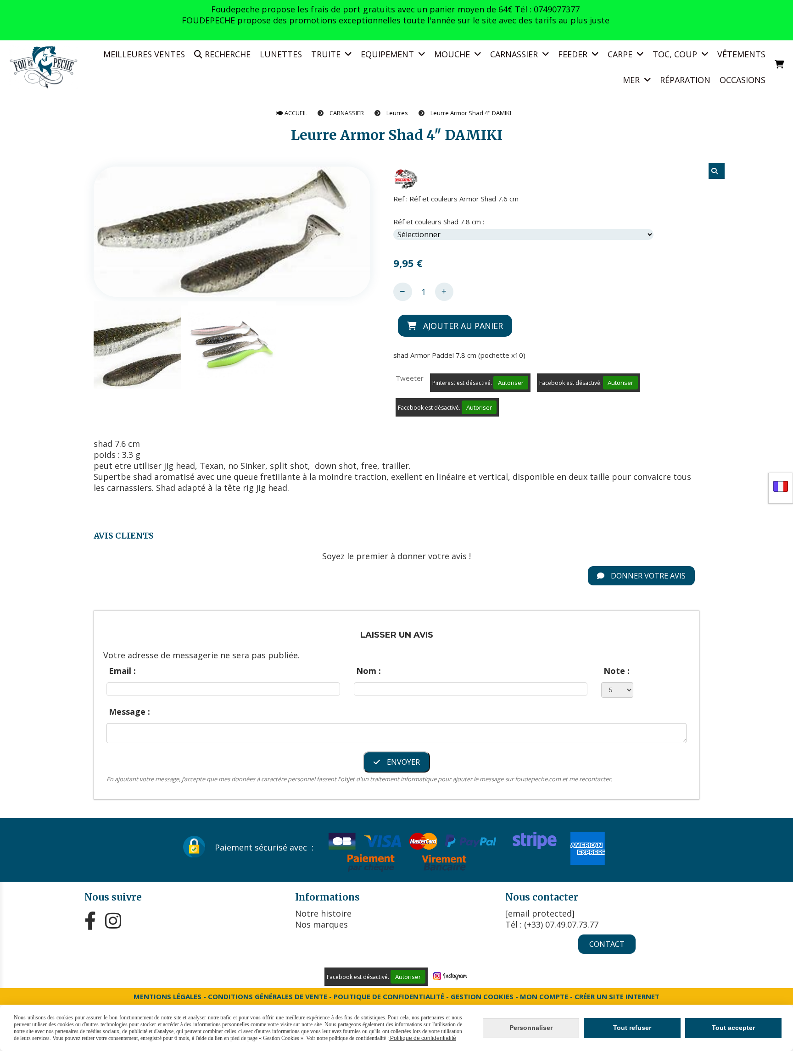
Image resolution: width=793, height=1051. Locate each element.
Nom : (368, 670)
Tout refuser (632, 1027)
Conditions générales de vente (267, 996)
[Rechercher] (717, 171)
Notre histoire (323, 913)
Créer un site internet (617, 996)
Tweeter (410, 378)
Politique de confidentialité (389, 996)
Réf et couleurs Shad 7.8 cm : (438, 221)
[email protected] (540, 913)
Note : (616, 670)
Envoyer (402, 762)
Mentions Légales (167, 996)
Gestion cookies (483, 996)
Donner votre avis (647, 576)
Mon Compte (544, 996)
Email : (122, 670)
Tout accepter (733, 1027)
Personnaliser (531, 1027)
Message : (129, 711)
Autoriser (511, 382)
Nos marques (321, 924)
